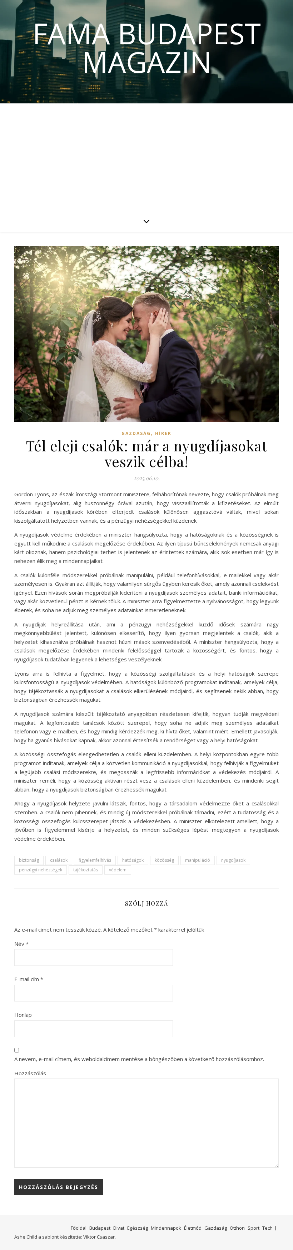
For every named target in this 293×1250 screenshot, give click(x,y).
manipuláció (197, 860)
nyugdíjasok (233, 860)
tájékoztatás (85, 870)
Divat (118, 1228)
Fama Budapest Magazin (147, 47)
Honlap (23, 1014)
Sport (253, 1228)
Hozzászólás (30, 1073)
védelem (117, 870)
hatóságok (133, 860)
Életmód (193, 1228)
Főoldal (78, 1228)
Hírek (163, 433)
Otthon (237, 1228)
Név (21, 943)
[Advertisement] (146, 157)
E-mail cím (28, 979)
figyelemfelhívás (95, 860)
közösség (164, 860)
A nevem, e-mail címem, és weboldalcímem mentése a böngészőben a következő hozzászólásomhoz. (139, 1058)
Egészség (137, 1228)
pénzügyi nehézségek (40, 870)
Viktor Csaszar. (99, 1237)
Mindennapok (166, 1228)
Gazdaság (136, 433)
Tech (267, 1228)
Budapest (99, 1228)
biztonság (29, 860)
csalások (59, 860)
